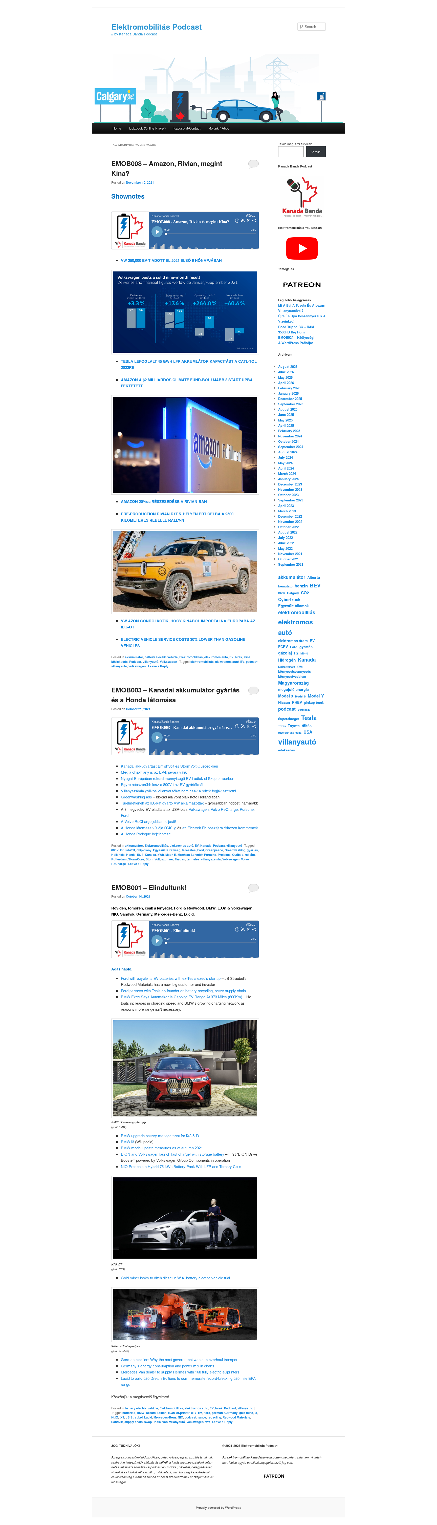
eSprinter (183, 1412)
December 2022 (290, 516)
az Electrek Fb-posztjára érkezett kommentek (220, 827)
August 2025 (287, 409)
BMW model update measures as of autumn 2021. (162, 1147)
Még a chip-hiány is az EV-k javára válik (154, 772)
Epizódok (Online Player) (147, 128)
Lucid (148, 1417)
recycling (214, 1417)
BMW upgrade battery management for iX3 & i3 (160, 1135)
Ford (124, 815)
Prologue (224, 854)
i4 (112, 1417)
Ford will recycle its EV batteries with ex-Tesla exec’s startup (171, 978)
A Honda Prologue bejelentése (146, 833)
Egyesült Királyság (166, 850)
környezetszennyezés (294, 671)
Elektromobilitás (191, 657)
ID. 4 (140, 854)
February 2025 (289, 430)
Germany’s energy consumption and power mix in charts (167, 1365)
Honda (131, 854)
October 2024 (288, 441)
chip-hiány (144, 850)
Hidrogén (287, 660)
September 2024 (290, 446)
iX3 (122, 1417)
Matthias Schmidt (190, 854)
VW (207, 1422)
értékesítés (286, 750)
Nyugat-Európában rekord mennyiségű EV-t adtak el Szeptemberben (177, 778)
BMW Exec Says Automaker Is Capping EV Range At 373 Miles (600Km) (181, 996)
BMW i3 (127, 1141)
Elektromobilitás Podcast (156, 26)
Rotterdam (119, 859)
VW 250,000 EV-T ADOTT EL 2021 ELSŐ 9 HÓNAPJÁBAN (171, 260)
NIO (180, 1417)
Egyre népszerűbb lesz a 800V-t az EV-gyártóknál (162, 784)
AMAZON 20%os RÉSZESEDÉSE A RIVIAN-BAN (164, 501)
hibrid (304, 653)
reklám (250, 854)
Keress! (316, 152)
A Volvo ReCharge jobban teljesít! (148, 821)
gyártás (252, 850)
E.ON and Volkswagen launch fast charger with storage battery (172, 1154)
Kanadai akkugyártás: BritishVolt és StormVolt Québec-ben (169, 766)
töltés (307, 725)
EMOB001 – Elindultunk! (149, 887)
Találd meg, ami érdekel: (295, 144)
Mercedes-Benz (165, 1417)
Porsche (247, 809)
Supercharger (288, 718)
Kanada (205, 845)
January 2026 (288, 393)
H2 (296, 652)
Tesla (157, 1422)
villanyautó (150, 661)
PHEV (297, 702)
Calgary (293, 593)
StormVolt (153, 859)
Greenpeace (214, 850)
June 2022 (286, 542)
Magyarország (293, 683)
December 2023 (290, 484)
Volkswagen (168, 661)
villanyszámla (211, 859)
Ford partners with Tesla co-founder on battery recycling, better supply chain (183, 990)
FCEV (283, 646)
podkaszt (304, 709)
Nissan (284, 702)
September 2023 (290, 500)
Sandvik (117, 1422)
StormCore (136, 859)
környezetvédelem (292, 676)
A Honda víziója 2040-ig (148, 827)
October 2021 (288, 559)
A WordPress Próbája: (295, 342)
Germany (231, 1412)
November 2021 (290, 553)
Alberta (313, 577)
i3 (256, 1412)
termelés (193, 859)
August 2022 (287, 532)
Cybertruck (289, 599)
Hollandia (118, 854)
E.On (171, 1412)
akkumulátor (134, 657)
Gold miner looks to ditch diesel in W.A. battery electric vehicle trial (175, 1277)
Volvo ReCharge (224, 809)
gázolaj (285, 653)
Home (117, 128)
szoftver (167, 859)
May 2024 (285, 462)
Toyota (294, 725)
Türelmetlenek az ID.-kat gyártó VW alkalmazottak (162, 803)
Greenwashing (235, 850)
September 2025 (290, 403)
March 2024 (287, 473)
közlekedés (119, 661)
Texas (282, 726)
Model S (300, 696)
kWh (161, 854)
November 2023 (290, 489)
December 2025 (290, 398)
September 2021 (290, 564)
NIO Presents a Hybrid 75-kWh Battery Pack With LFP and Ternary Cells (181, 1166)
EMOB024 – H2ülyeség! (296, 337)
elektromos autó (216, 657)
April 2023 (286, 505)
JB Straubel (134, 1417)
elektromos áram (293, 640)
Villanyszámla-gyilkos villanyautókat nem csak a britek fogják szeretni (178, 790)
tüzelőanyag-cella (289, 732)
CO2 (305, 593)
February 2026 (289, 388)
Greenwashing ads (136, 796)
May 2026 (285, 377)
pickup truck (314, 702)
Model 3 (285, 696)
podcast (251, 661)
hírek (238, 657)
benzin (301, 586)
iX (116, 1417)
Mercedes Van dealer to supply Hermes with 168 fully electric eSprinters (180, 1371)
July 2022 (285, 537)
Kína (247, 657)
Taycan (180, 859)
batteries (128, 1412)
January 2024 (288, 478)
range (202, 1417)
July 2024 (285, 457)
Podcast (135, 661)
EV (231, 657)
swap (148, 1422)
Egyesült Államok (293, 605)
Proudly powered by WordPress (218, 1507)
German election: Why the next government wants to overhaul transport (179, 1359)
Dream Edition (156, 1412)
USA (307, 732)
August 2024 (287, 452)
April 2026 (286, 382)
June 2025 (286, 414)
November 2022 (290, 521)
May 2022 (285, 548)
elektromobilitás (202, 661)
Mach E (170, 854)
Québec (237, 854)
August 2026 (287, 366)
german (217, 1412)
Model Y (316, 696)
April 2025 (286, 425)
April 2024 (286, 468)
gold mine (246, 1412)
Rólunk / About (219, 128)
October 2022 (288, 526)
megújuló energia (293, 689)
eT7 (193, 1412)
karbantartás (286, 666)
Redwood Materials (236, 1417)
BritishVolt (127, 850)
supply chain (133, 1422)
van (165, 1422)
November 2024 (290, 436)
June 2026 (286, 371)
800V (115, 850)
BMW (140, 1412)
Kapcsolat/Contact (187, 128)
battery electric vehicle (161, 657)
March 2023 (287, 511)
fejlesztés (189, 850)
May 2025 (285, 420)
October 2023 (288, 494)
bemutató (285, 586)
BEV (315, 585)
